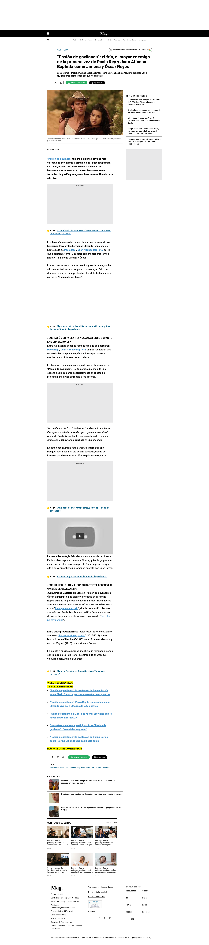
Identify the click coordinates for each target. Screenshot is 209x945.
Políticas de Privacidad (97, 892)
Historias (130, 919)
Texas (90, 40)
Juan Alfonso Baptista (91, 768)
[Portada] (57, 892)
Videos (145, 891)
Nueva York (98, 40)
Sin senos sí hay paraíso (72, 635)
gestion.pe (86, 938)
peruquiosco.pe (138, 938)
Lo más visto (55, 777)
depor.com (98, 938)
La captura (142, 40)
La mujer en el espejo (66, 608)
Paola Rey (74, 768)
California (83, 40)
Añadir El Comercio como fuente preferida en (131, 50)
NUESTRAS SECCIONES (133, 887)
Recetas (146, 912)
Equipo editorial (57, 894)
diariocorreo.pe (123, 938)
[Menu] (49, 33)
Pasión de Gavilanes (59, 768)
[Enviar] (48, 40)
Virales (129, 912)
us (127, 898)
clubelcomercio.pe (71, 938)
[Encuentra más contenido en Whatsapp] (61, 82)
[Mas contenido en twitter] (104, 918)
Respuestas (131, 891)
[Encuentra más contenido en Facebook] (50, 82)
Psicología (108, 40)
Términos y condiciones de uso (100, 887)
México (106, 768)
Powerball (117, 40)
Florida (75, 40)
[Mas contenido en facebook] (99, 918)
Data (144, 898)
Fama (128, 905)
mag (149, 938)
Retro (144, 905)
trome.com (109, 938)
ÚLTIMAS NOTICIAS (136, 96)
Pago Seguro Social (129, 40)
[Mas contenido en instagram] (109, 918)
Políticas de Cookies (96, 897)
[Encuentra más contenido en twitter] (55, 82)
